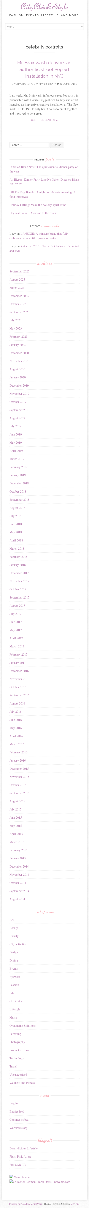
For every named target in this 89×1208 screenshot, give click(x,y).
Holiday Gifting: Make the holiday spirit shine (38, 205)
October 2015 (18, 785)
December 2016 (19, 671)
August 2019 (17, 418)
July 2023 (15, 320)
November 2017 (19, 581)
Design (14, 952)
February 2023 (18, 336)
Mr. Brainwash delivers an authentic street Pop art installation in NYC (44, 69)
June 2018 (16, 524)
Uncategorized (18, 1074)
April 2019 (16, 451)
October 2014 (18, 883)
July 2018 (15, 516)
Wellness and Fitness (22, 1083)
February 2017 (18, 654)
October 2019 (18, 402)
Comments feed (19, 1119)
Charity (14, 936)
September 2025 (19, 271)
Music (13, 1017)
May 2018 (16, 532)
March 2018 (17, 548)
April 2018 (16, 540)
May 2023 (16, 328)
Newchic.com (22, 1177)
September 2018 (19, 499)
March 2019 (17, 459)
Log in (14, 1103)
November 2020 (19, 361)
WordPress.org (18, 1128)
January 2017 (18, 663)
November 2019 (19, 394)
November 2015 (19, 777)
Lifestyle (15, 1009)
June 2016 (16, 720)
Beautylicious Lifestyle (24, 1148)
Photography (17, 1042)
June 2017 (16, 622)
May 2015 (16, 826)
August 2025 (17, 279)
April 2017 (16, 638)
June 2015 (16, 817)
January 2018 (18, 565)
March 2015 (17, 842)
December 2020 (19, 353)
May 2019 (16, 442)
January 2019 (18, 475)
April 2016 (16, 736)
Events (14, 968)
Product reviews (19, 1050)
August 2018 (17, 508)
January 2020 (18, 377)
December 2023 (19, 296)
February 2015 (18, 850)
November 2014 (19, 874)
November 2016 (19, 679)
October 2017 (18, 589)
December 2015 (19, 769)
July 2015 (15, 809)
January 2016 (18, 760)
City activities (18, 944)
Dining (14, 960)
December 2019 (19, 385)
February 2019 (18, 467)
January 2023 (18, 345)
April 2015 (16, 834)
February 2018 (18, 557)
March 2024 (17, 288)
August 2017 (17, 605)
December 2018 (19, 483)
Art (12, 920)
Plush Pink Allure (20, 1156)
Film (12, 993)
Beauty (14, 928)
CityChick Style (44, 6)
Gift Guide (16, 1001)
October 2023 (18, 304)
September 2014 (19, 891)
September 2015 (19, 793)
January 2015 (18, 858)
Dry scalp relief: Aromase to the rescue (33, 213)
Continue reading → (44, 120)
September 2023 (19, 312)
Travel (13, 1066)
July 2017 (15, 614)
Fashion (14, 985)
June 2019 (16, 434)
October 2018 (18, 491)
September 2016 (19, 695)
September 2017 (19, 597)
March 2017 (17, 646)
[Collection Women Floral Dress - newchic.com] (40, 1182)
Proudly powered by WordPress (25, 1203)
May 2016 (16, 728)
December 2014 (19, 866)
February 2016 (18, 752)
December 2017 (19, 573)
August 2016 (17, 703)
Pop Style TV (18, 1165)
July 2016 (15, 711)
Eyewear (15, 977)
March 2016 (17, 744)
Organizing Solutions (22, 1026)
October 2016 (18, 687)
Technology (17, 1058)
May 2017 (16, 630)
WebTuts (75, 1203)
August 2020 (17, 369)
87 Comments (68, 84)
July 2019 (15, 426)
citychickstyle (25, 84)
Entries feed (17, 1111)
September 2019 (19, 410)
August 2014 (17, 899)
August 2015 (17, 801)
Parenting (15, 1034)
